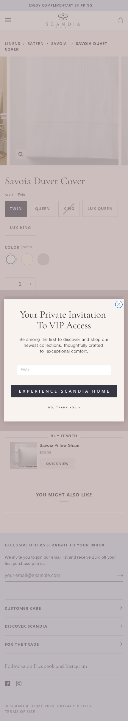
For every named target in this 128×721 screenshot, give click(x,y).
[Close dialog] (119, 304)
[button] (64, 389)
